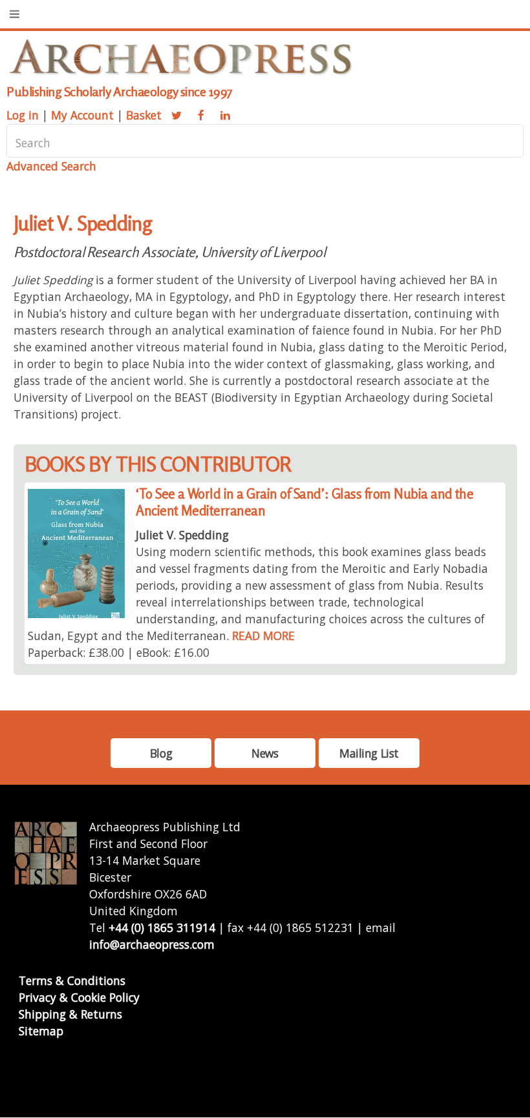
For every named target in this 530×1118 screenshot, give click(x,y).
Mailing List (369, 753)
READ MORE (263, 635)
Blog (161, 753)
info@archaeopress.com (152, 944)
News (264, 753)
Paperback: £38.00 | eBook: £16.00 (118, 652)
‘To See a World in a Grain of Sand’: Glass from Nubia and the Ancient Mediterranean (304, 502)
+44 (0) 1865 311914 (162, 927)
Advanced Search (51, 166)
